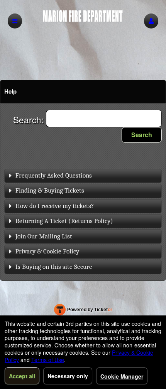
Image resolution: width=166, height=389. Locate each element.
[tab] (83, 176)
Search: (29, 119)
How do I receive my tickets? (54, 206)
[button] (151, 21)
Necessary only (67, 376)
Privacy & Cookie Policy (47, 251)
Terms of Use (47, 360)
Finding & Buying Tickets (49, 190)
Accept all (22, 376)
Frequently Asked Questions (53, 175)
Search (141, 134)
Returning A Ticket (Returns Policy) (64, 221)
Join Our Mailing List (43, 236)
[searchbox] (104, 118)
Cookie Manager (121, 376)
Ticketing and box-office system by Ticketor (83, 311)
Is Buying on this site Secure (53, 266)
